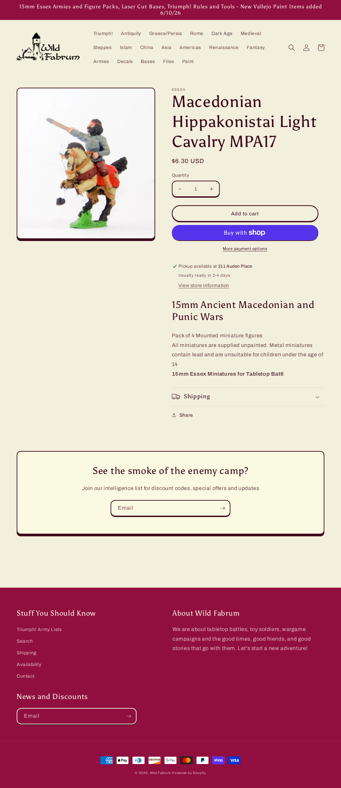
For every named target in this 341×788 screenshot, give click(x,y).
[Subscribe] (222, 508)
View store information (203, 285)
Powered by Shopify (189, 773)
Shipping (27, 652)
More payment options (245, 248)
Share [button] (186, 415)
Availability (29, 664)
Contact (25, 676)
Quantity (180, 175)
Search (25, 641)
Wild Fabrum (160, 773)
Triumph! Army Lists (39, 629)
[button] (291, 47)
